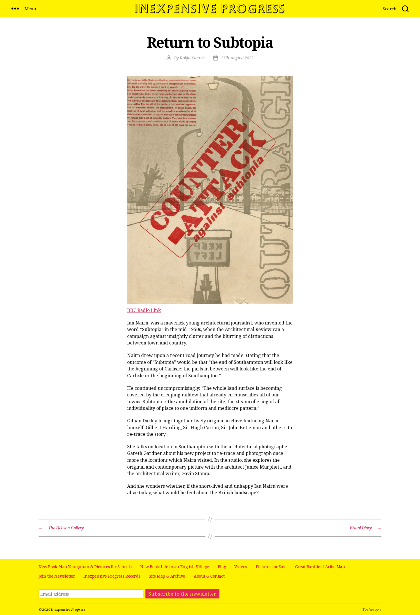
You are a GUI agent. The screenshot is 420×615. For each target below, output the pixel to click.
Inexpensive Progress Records (111, 576)
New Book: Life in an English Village (174, 566)
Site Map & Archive (167, 576)
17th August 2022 (237, 58)
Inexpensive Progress (68, 609)
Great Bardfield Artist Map (320, 566)
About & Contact (209, 576)
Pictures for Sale (271, 566)
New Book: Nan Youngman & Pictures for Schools (85, 566)
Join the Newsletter (57, 576)
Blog (222, 566)
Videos (240, 566)
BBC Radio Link (144, 310)
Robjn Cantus (192, 58)
